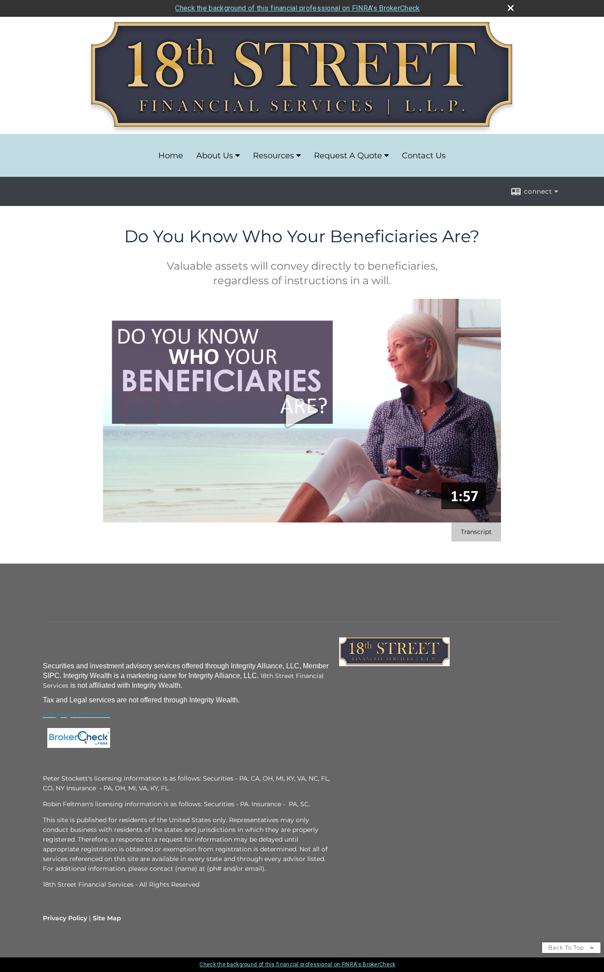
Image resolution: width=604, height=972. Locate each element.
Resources (273, 155)
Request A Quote (348, 155)
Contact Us (424, 155)
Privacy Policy (65, 918)
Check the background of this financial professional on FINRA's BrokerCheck (297, 8)
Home (170, 155)
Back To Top (567, 947)
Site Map (107, 918)
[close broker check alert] (510, 7)
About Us (214, 155)
